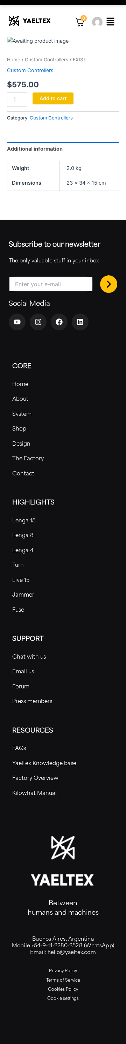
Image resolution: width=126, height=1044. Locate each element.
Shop (19, 428)
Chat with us (29, 656)
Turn (18, 564)
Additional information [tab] (35, 149)
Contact (23, 473)
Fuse (18, 609)
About (20, 398)
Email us (23, 671)
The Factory (28, 458)
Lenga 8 (23, 534)
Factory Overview (35, 777)
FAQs (19, 747)
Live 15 (21, 579)
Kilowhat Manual (34, 792)
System (21, 413)
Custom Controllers (46, 59)
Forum (20, 686)
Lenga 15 (24, 520)
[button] (110, 21)
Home (13, 59)
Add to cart (53, 98)
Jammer (23, 594)
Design (21, 443)
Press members (32, 701)
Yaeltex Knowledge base (44, 763)
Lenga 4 (23, 550)
